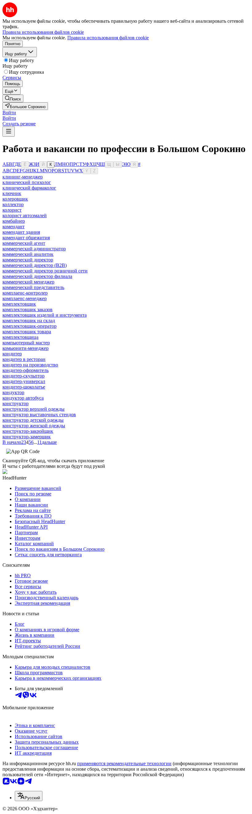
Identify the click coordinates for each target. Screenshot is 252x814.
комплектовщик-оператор (29, 326)
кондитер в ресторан (23, 359)
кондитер (12, 353)
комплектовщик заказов (27, 309)
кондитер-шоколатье (23, 386)
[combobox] (28, 796)
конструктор (15, 403)
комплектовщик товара (26, 331)
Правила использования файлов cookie (108, 37)
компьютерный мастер (26, 342)
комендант (13, 226)
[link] (12, 98)
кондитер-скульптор (23, 375)
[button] (9, 112)
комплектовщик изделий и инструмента (44, 315)
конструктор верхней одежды (33, 409)
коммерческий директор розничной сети (45, 270)
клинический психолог (26, 182)
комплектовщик (19, 304)
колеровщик (15, 199)
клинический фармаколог (29, 187)
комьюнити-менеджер (25, 348)
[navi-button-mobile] (8, 132)
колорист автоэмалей (24, 215)
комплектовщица (20, 337)
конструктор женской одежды (33, 425)
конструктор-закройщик (27, 431)
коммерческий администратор (34, 248)
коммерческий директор (27, 259)
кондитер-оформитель (25, 370)
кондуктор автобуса (23, 398)
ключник (11, 193)
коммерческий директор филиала (37, 276)
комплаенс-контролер (25, 292)
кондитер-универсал (23, 381)
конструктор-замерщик (26, 436)
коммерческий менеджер (28, 281)
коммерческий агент (23, 243)
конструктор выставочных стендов (39, 414)
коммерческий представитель (33, 287)
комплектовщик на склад (28, 320)
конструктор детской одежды (33, 420)
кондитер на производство (30, 364)
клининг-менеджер (22, 176)
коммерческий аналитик (27, 254)
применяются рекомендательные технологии (124, 763)
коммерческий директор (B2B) (34, 265)
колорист (12, 210)
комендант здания (21, 232)
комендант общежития (26, 237)
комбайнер (13, 221)
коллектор (13, 204)
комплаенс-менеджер (24, 298)
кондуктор (13, 392)
